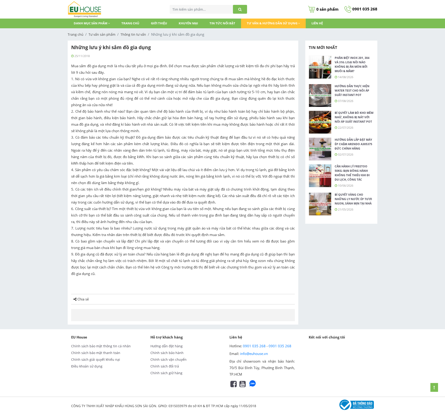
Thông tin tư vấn (133, 34)
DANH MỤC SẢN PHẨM (91, 23)
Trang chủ (130, 23)
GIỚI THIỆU (159, 23)
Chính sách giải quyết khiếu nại (95, 359)
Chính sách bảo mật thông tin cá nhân (101, 346)
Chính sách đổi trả (164, 366)
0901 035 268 (364, 9)
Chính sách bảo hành (167, 353)
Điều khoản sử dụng (86, 366)
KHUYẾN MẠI (188, 23)
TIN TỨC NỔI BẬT (222, 23)
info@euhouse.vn (254, 353)
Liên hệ (317, 23)
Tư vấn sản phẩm (102, 34)
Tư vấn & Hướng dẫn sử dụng (272, 23)
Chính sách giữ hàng (166, 373)
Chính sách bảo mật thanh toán (95, 353)
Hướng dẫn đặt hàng (166, 346)
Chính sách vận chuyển (168, 359)
